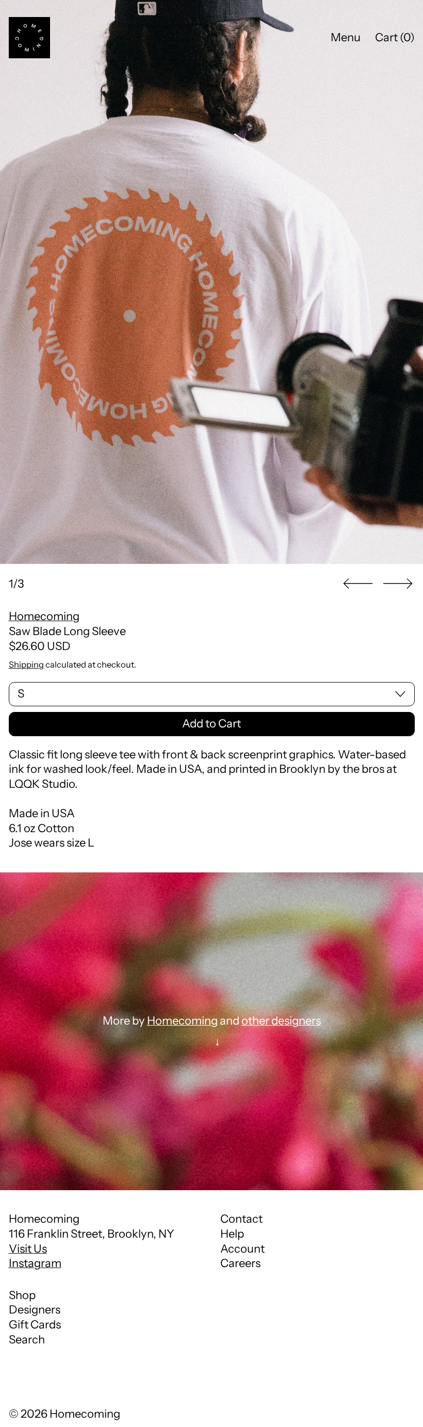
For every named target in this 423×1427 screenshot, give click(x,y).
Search (27, 1340)
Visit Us (28, 1249)
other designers (281, 1021)
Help (232, 1234)
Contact (241, 1219)
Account (242, 1249)
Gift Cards (35, 1325)
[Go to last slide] (358, 583)
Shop (22, 1295)
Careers (240, 1263)
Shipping (26, 664)
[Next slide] (398, 583)
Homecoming (44, 616)
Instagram (35, 1263)
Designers (34, 1310)
